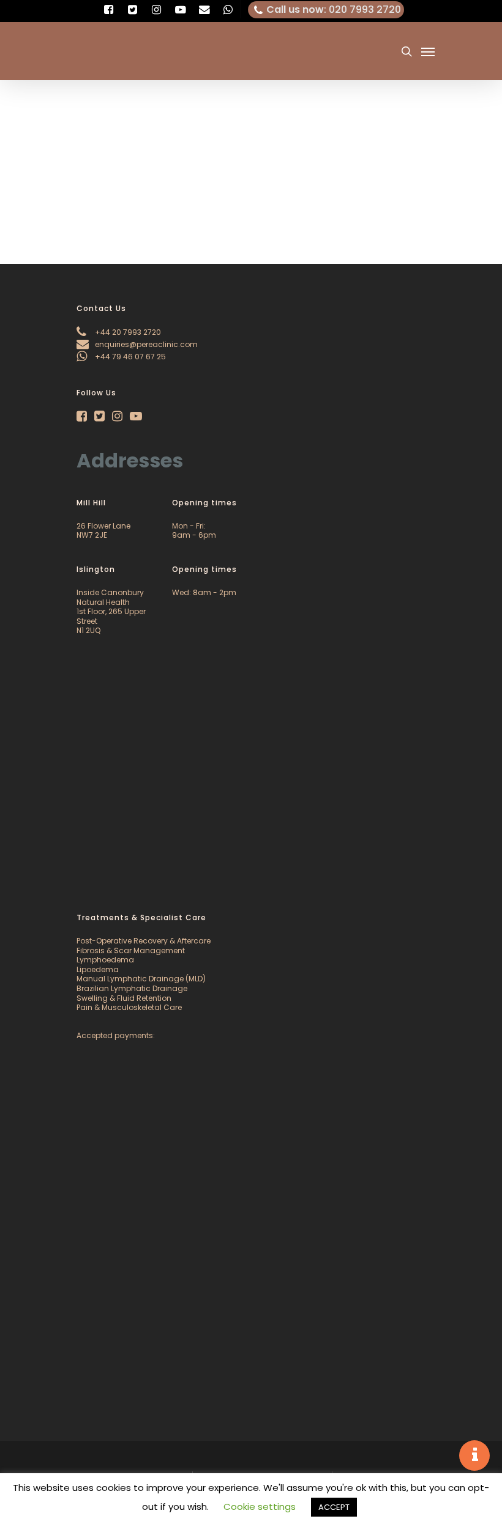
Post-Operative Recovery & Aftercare (144, 941)
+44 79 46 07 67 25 (129, 356)
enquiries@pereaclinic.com (145, 344)
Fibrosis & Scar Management (131, 950)
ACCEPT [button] (334, 1507)
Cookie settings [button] (259, 1506)
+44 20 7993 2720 (127, 332)
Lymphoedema (105, 959)
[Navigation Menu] (428, 51)
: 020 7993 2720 (333, 9)
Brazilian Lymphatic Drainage (132, 988)
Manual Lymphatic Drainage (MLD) (141, 978)
